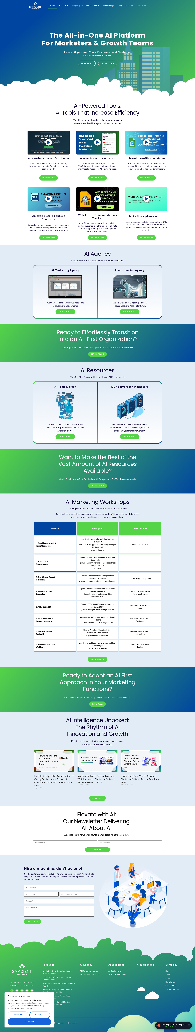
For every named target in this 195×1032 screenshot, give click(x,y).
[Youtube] (17, 990)
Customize (18, 1015)
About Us (129, 6)
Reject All (39, 1015)
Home (52, 6)
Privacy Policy (72, 1023)
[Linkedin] (22, 990)
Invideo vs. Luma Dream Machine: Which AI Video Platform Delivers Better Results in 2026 (96, 779)
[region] (29, 1009)
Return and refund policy (55, 1023)
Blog (120, 6)
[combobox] (62, 894)
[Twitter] (27, 990)
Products (62, 6)
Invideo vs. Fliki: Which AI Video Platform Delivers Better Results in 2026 (140, 779)
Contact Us (141, 6)
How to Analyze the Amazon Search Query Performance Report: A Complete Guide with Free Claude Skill (54, 780)
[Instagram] (12, 990)
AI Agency (76, 6)
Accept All (29, 1022)
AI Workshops (108, 6)
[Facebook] (32, 990)
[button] (48, 142)
